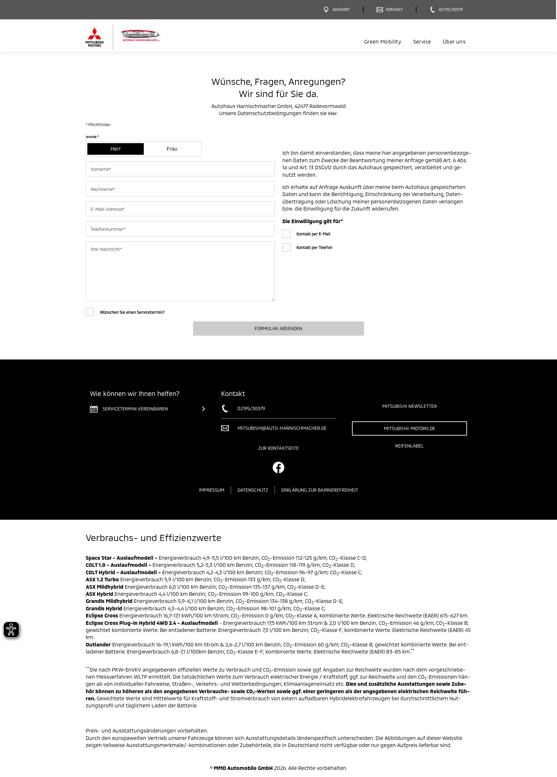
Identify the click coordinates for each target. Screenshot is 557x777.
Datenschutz (253, 490)
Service (422, 41)
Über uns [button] (454, 41)
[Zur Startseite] (134, 37)
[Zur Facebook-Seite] (278, 467)
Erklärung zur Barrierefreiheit (319, 490)
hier (332, 113)
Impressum (211, 490)
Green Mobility (382, 41)
